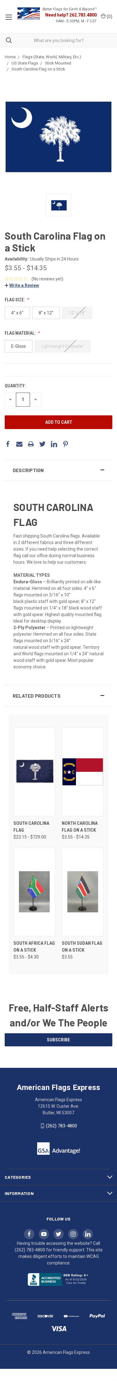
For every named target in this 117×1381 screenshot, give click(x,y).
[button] (58, 470)
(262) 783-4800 (61, 1126)
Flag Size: (15, 299)
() (109, 16)
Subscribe (58, 1040)
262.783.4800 (83, 14)
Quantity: (15, 385)
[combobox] (58, 40)
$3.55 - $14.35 (26, 268)
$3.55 (67, 956)
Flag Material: (21, 333)
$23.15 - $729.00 (29, 836)
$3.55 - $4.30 (26, 956)
